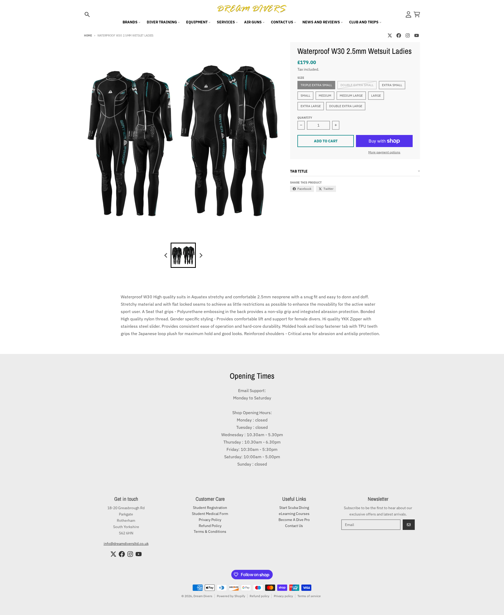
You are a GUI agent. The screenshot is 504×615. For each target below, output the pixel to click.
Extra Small (392, 85)
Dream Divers (202, 596)
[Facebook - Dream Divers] (398, 35)
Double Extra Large (345, 106)
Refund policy (259, 596)
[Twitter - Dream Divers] (389, 35)
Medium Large (351, 95)
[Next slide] (200, 255)
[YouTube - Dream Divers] (416, 35)
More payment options (384, 152)
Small (305, 95)
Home (88, 35)
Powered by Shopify (231, 596)
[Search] (87, 14)
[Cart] (417, 14)
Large (376, 95)
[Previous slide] (166, 255)
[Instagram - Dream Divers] (407, 35)
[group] (183, 255)
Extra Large (311, 106)
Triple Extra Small (316, 85)
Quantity (304, 117)
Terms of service (309, 596)
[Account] (408, 14)
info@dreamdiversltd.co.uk (126, 543)
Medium (325, 95)
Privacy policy (283, 596)
